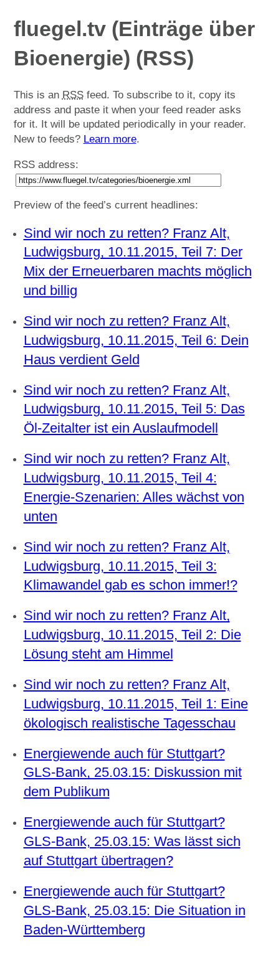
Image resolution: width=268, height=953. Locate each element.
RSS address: (46, 165)
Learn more (110, 139)
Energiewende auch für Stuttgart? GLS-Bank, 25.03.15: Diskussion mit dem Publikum (133, 773)
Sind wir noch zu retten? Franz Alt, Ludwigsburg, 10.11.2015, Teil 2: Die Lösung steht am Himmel (132, 635)
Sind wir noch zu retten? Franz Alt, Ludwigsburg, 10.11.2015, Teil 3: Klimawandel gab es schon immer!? (130, 566)
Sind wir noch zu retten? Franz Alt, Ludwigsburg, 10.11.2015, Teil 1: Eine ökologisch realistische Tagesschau (136, 704)
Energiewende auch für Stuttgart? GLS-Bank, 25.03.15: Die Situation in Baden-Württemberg (135, 910)
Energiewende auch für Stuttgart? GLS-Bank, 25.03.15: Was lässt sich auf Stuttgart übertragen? (132, 841)
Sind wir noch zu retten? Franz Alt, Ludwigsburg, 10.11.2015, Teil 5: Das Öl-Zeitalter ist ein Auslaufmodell (134, 409)
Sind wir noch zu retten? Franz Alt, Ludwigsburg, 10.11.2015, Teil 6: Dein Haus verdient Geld (136, 340)
